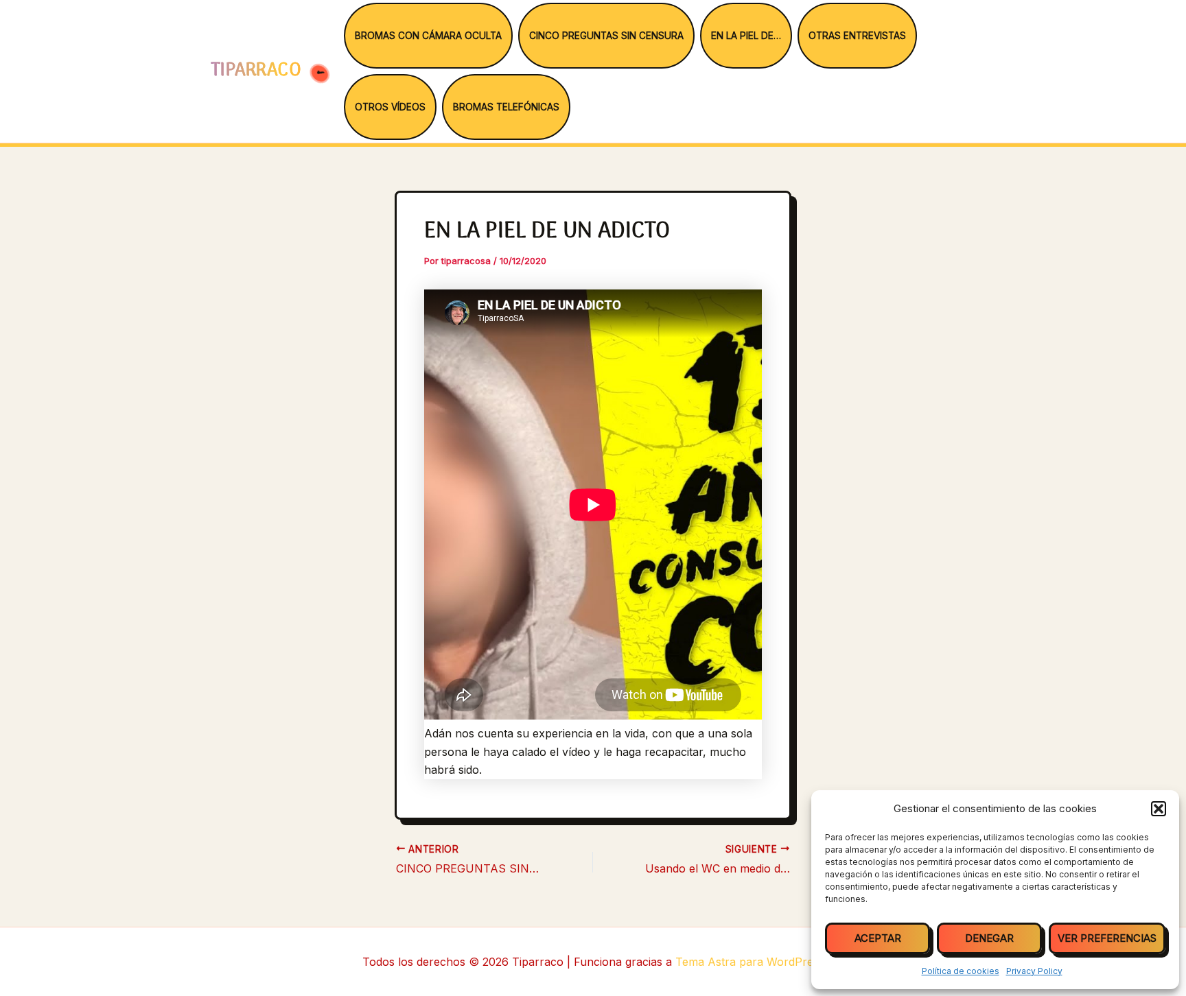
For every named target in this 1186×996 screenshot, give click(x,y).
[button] (1158, 809)
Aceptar (877, 938)
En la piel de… (746, 35)
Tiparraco (258, 71)
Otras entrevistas (857, 35)
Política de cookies (960, 971)
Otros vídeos (390, 107)
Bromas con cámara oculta (428, 35)
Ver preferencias (1107, 938)
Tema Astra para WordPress (749, 962)
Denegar (989, 938)
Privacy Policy (1034, 971)
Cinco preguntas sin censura (606, 35)
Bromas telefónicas (506, 107)
